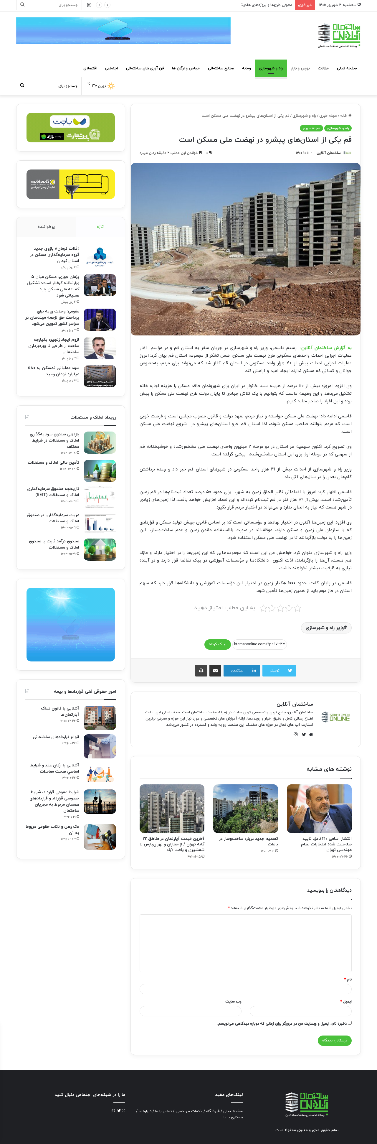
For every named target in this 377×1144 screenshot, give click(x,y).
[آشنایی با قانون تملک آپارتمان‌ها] (100, 718)
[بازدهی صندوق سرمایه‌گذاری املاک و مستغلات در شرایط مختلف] (100, 443)
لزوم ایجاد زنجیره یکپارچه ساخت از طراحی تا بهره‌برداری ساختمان (53, 346)
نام (348, 979)
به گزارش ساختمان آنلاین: (326, 348)
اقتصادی (90, 68)
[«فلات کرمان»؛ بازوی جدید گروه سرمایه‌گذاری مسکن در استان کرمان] (100, 257)
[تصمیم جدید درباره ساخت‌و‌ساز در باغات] (245, 808)
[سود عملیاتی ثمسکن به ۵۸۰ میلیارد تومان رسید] (100, 376)
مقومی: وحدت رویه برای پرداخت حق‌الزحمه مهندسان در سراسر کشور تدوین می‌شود (52, 318)
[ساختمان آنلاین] (339, 35)
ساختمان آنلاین (329, 153)
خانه (344, 115)
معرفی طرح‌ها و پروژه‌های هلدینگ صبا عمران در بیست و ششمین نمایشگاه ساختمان (225, 5)
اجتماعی (111, 68)
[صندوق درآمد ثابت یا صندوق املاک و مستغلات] (100, 550)
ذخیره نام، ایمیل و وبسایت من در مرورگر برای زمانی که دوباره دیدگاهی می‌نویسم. (282, 1023)
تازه (100, 227)
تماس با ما (163, 1111)
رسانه (246, 68)
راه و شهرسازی (271, 68)
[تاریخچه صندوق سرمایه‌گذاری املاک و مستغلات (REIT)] (100, 497)
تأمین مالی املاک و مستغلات (53, 462)
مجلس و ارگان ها (186, 68)
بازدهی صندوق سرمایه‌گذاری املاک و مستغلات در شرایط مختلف (54, 441)
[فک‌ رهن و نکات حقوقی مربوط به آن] (100, 837)
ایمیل (346, 1001)
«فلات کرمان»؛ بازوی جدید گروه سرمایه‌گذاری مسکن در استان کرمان (54, 255)
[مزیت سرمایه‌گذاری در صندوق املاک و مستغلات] (100, 523)
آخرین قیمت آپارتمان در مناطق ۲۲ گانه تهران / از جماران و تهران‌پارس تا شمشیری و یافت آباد (172, 844)
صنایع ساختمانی (221, 68)
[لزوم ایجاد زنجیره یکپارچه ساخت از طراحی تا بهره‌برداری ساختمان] (100, 348)
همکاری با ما (233, 1117)
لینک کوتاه (217, 644)
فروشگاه (212, 1111)
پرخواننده (46, 227)
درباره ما (145, 1111)
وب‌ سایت (233, 1001)
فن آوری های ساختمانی (145, 68)
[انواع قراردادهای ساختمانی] (100, 746)
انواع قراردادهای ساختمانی (56, 737)
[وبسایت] (309, 734)
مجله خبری (328, 115)
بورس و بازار (300, 68)
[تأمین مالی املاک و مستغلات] (100, 471)
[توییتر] (302, 734)
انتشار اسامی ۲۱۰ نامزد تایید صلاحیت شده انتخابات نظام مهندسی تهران (326, 844)
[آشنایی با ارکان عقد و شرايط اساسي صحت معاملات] (100, 774)
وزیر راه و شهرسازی (325, 628)
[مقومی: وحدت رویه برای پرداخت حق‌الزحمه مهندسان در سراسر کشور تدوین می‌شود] (100, 320)
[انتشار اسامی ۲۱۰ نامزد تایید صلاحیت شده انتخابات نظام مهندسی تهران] (319, 808)
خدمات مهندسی (189, 1111)
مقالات (323, 68)
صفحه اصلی (347, 68)
